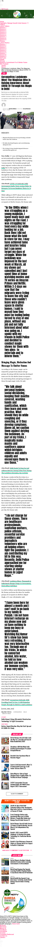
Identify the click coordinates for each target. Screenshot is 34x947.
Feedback (3, 930)
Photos (2, 41)
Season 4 (3, 32)
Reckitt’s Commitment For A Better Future (13, 62)
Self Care (3, 58)
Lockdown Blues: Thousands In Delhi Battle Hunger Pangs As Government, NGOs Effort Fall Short (16, 583)
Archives (3, 925)
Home (2, 21)
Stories (2, 61)
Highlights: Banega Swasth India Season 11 (14, 23)
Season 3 (3, 31)
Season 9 (3, 40)
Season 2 (3, 29)
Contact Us (3, 936)
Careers (2, 937)
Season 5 (3, 34)
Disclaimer (3, 931)
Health (2, 59)
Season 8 (3, 38)
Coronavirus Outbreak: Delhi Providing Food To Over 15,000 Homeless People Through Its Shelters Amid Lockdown (16, 702)
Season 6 (3, 35)
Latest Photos (4, 43)
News (3, 67)
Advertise (3, 927)
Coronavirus (17, 712)
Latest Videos (4, 26)
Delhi (3, 168)
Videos (2, 25)
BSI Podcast (4, 64)
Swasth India (6, 713)
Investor (2, 933)
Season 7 (3, 37)
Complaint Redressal (7, 934)
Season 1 (3, 28)
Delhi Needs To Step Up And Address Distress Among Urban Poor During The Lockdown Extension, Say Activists (16, 470)
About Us (3, 928)
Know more (16, 924)
